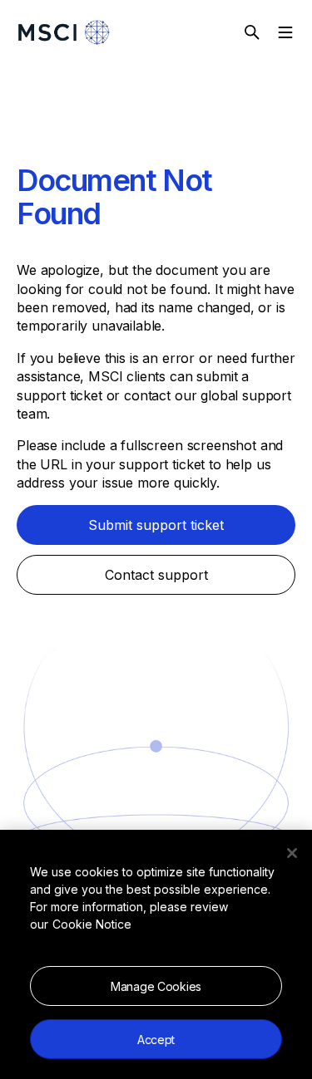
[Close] (292, 853)
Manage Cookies (156, 986)
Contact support (156, 574)
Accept (156, 1039)
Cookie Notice (91, 924)
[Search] (252, 32)
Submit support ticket (156, 525)
